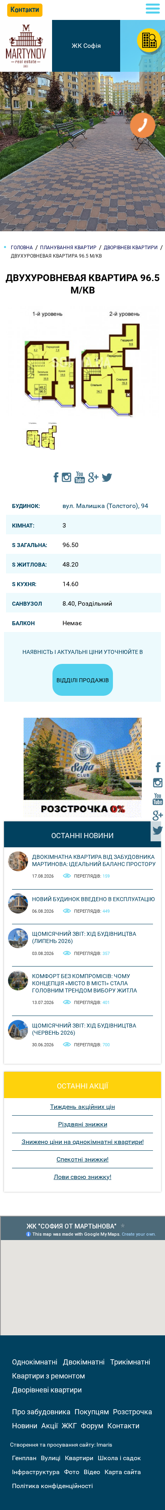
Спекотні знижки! (82, 1159)
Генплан (24, 1458)
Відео (92, 1472)
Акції (49, 1425)
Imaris (104, 1444)
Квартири (79, 1458)
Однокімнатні (34, 1362)
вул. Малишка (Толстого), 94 (105, 506)
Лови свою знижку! (82, 1177)
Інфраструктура (36, 1472)
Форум (92, 1425)
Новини (24, 1425)
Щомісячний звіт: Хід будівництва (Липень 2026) (84, 937)
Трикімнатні (130, 1362)
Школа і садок (119, 1458)
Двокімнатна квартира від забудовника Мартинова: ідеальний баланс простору (94, 860)
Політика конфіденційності (52, 1486)
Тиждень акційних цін (82, 1106)
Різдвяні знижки (82, 1124)
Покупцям (91, 1412)
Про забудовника (41, 1412)
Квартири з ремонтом (48, 1376)
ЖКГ (69, 1425)
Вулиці (50, 1458)
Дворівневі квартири (47, 1390)
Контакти (123, 1425)
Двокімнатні (84, 1362)
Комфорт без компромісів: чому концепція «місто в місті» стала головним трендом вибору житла (84, 983)
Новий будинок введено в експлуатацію (93, 899)
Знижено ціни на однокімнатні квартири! (83, 1142)
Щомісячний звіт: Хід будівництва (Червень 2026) (84, 1029)
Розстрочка (132, 1412)
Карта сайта (123, 1472)
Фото (71, 1472)
